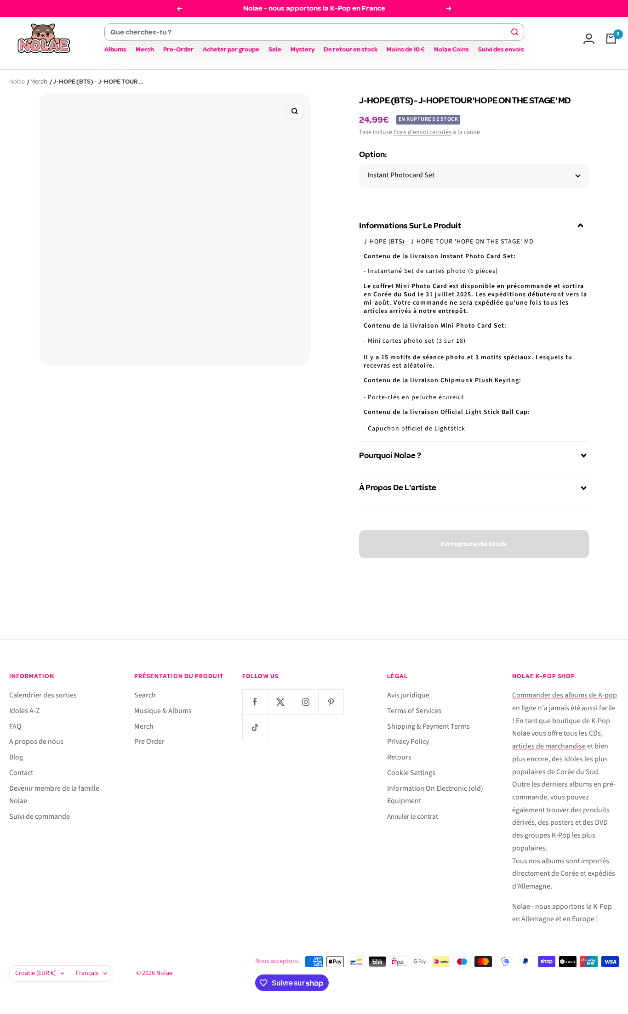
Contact (21, 773)
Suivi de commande (39, 816)
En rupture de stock (474, 544)
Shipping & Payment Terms (428, 726)
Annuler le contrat (412, 816)
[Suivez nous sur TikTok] (255, 727)
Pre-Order (178, 49)
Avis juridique (408, 695)
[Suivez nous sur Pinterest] (330, 701)
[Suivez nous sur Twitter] (280, 701)
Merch (145, 49)
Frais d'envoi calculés (422, 132)
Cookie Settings (411, 773)
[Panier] (611, 38)
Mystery (302, 49)
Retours (399, 757)
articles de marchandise (549, 746)
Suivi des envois (501, 49)
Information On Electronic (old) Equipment (435, 794)
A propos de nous (36, 741)
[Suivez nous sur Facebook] (255, 701)
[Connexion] (588, 38)
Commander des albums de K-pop (564, 695)
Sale (274, 49)
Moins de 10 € (406, 49)
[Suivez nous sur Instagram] (305, 701)
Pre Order (149, 741)
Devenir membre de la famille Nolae (54, 794)
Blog (16, 757)
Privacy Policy (408, 741)
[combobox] (310, 32)
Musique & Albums (163, 711)
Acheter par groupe (231, 49)
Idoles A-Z (24, 711)
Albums (115, 49)
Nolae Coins (451, 49)
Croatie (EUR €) (35, 973)
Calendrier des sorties (43, 695)
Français (87, 973)
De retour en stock (350, 49)
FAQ (15, 726)
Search (145, 695)
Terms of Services (414, 711)
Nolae (17, 81)
